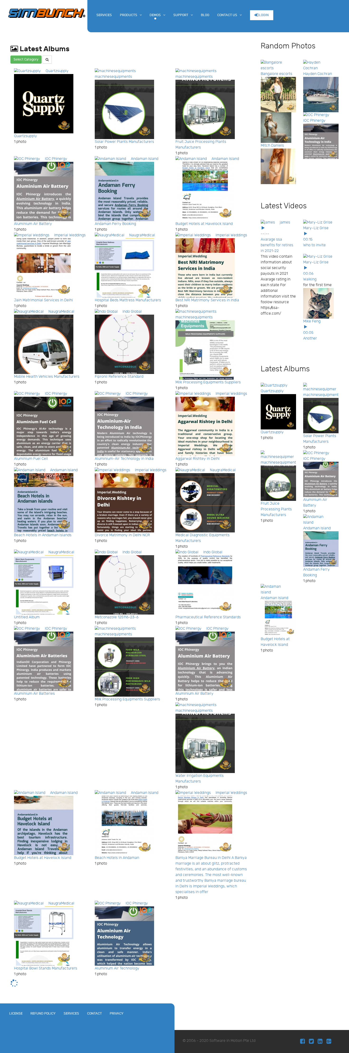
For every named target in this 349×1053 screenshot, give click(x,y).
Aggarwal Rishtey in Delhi (197, 459)
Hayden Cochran (317, 74)
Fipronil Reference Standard (119, 376)
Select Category (26, 59)
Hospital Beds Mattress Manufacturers (128, 300)
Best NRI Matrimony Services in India (207, 300)
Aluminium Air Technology (117, 968)
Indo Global (132, 311)
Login (263, 15)
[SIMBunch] (46, 13)
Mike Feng (312, 321)
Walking (309, 279)
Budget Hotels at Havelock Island (204, 224)
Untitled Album (27, 617)
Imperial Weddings (70, 235)
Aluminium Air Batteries (34, 693)
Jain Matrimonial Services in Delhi (43, 300)
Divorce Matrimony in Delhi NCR (122, 535)
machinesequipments (113, 77)
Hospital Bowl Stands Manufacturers (45, 968)
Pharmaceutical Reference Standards (208, 617)
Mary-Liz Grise (316, 228)
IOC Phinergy (56, 159)
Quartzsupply (57, 71)
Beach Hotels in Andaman (117, 858)
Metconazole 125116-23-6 (116, 617)
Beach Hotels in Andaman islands (42, 535)
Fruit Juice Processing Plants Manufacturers (276, 509)
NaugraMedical (142, 235)
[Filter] (47, 60)
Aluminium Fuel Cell (31, 459)
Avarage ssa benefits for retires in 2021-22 (277, 245)
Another (310, 338)
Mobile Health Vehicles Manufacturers (46, 376)
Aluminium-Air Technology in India (124, 459)
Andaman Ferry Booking (115, 224)
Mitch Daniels (272, 145)
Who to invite (314, 245)
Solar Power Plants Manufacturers (124, 142)
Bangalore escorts (276, 74)
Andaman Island (144, 159)
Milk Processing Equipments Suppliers (208, 382)
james (285, 222)
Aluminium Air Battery (33, 224)
